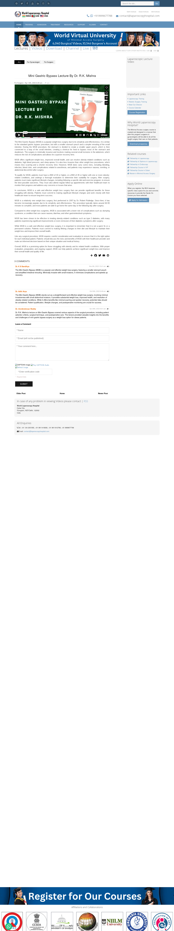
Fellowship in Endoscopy (139, 164)
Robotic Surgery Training (138, 101)
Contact (104, 24)
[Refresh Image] (21, 367)
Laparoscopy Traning (136, 98)
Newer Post (103, 393)
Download (54, 48)
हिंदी (95, 48)
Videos (37, 48)
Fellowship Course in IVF (139, 167)
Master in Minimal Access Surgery (142, 173)
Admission (42, 24)
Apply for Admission (139, 200)
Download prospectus (138, 144)
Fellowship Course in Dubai (140, 170)
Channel (72, 48)
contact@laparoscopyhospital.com (139, 15)
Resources (69, 24)
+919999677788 (103, 15)
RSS (86, 401)
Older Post (21, 393)
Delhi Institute (131, 12)
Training (29, 24)
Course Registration (137, 112)
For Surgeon (48, 62)
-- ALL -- (19, 62)
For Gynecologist (33, 62)
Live (86, 48)
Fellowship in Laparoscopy (139, 158)
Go (157, 3)
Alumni (92, 24)
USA (155, 50)
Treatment (55, 24)
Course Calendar (135, 107)
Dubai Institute (144, 12)
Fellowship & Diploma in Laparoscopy (143, 161)
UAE (148, 50)
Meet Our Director (135, 104)
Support (81, 24)
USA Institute (155, 12)
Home (18, 24)
